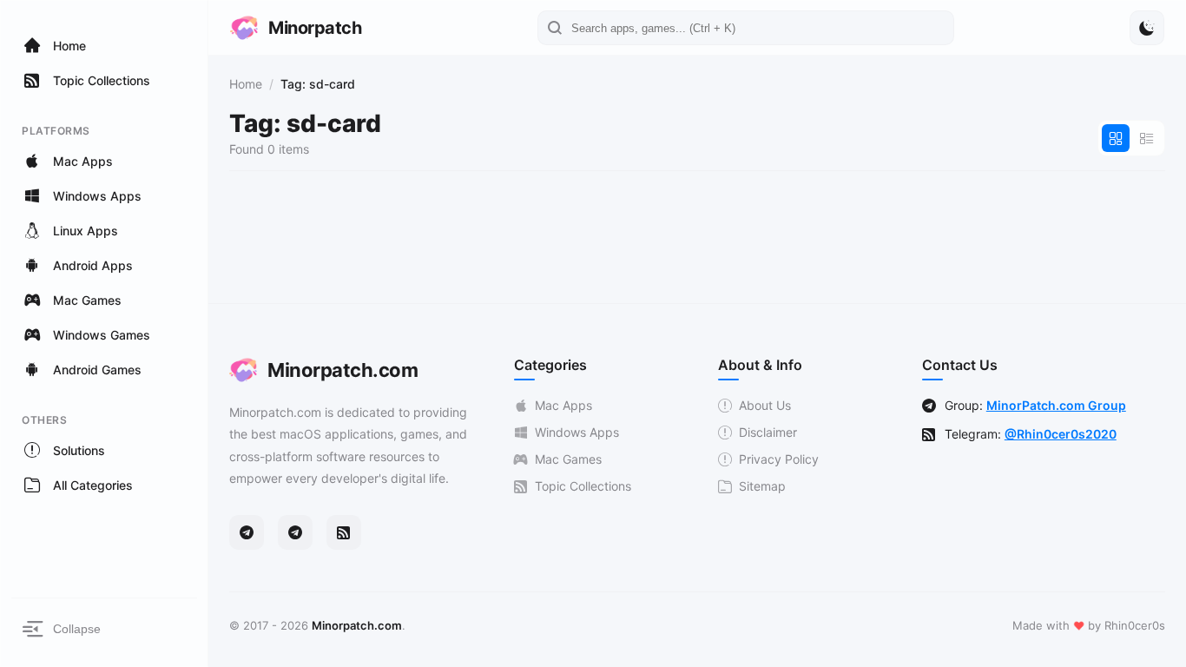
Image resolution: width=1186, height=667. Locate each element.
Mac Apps (563, 405)
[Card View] (1116, 138)
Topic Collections (583, 486)
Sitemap (762, 486)
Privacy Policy (779, 459)
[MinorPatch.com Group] (295, 532)
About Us (765, 405)
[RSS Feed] (343, 532)
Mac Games (568, 459)
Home (245, 83)
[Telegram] (246, 532)
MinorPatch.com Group (1056, 405)
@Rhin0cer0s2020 (1061, 433)
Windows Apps (577, 432)
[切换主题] (1147, 27)
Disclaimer (768, 432)
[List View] (1147, 138)
